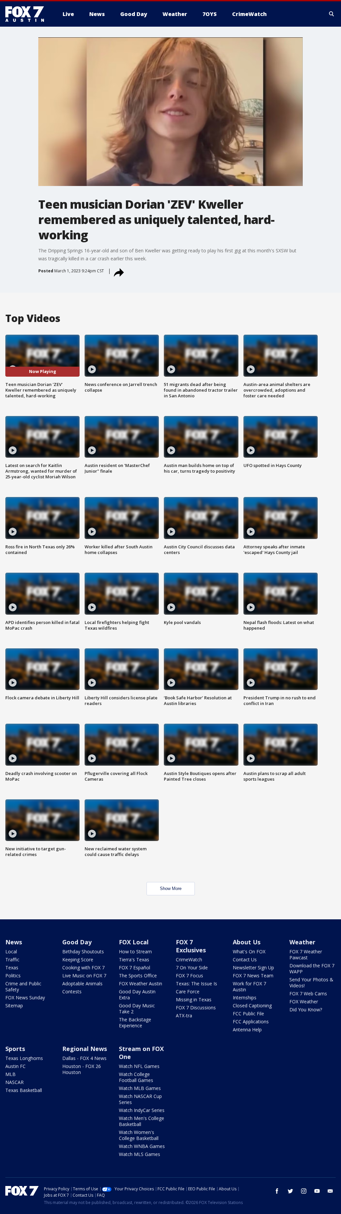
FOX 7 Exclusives (191, 946)
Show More (170, 888)
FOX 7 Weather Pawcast (305, 954)
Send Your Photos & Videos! (311, 982)
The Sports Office (138, 975)
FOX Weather (303, 1001)
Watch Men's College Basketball (141, 1121)
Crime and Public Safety (23, 986)
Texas (11, 967)
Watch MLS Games (139, 1154)
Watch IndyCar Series (142, 1110)
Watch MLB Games (140, 1088)
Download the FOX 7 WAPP (311, 968)
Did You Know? (305, 1009)
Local (11, 951)
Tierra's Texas (134, 959)
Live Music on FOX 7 (84, 975)
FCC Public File (248, 1013)
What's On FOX (249, 951)
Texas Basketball (23, 1090)
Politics (13, 975)
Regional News (84, 1049)
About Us (246, 942)
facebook (277, 1191)
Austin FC (15, 1066)
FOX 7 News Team (253, 975)
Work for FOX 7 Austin (249, 986)
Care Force (187, 991)
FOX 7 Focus (189, 975)
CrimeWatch (189, 959)
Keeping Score (77, 959)
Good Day (77, 942)
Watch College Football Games (136, 1077)
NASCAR (14, 1082)
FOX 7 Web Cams (308, 993)
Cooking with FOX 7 (83, 967)
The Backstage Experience (135, 1022)
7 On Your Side (192, 967)
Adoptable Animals (82, 983)
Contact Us (245, 959)
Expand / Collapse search (332, 14)
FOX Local (134, 942)
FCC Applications (251, 1021)
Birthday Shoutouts (83, 951)
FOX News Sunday (25, 997)
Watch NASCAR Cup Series (140, 1099)
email (330, 1191)
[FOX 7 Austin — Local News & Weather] (27, 14)
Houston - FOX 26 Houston (81, 1069)
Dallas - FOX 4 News (84, 1058)
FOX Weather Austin (140, 983)
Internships (244, 997)
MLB (10, 1074)
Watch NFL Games (139, 1066)
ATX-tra (184, 1015)
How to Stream (135, 951)
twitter (290, 1191)
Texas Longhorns (24, 1058)
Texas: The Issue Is (196, 983)
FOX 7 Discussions (196, 1007)
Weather (302, 942)
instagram (303, 1191)
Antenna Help (247, 1029)
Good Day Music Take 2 (137, 1008)
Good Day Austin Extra (137, 994)
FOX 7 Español (134, 967)
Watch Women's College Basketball (139, 1135)
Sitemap (14, 1005)
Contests (72, 991)
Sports (15, 1049)
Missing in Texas (193, 999)
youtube (317, 1191)
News (13, 942)
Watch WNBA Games (142, 1146)
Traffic (12, 959)
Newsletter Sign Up (253, 967)
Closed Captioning (252, 1005)
